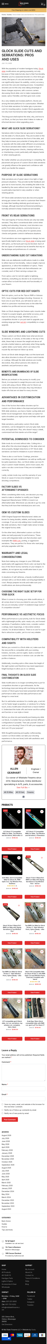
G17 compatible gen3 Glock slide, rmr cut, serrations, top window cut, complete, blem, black (12, 1024)
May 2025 (5, 1177)
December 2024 (8, 1191)
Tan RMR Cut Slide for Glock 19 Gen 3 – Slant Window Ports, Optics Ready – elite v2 (35, 928)
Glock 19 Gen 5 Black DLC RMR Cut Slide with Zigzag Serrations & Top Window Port (12, 928)
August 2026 (6, 1135)
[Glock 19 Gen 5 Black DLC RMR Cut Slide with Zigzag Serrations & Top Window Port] (12, 912)
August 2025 (6, 1168)
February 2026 (7, 1150)
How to (4, 1227)
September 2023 (8, 1206)
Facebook (31, 1296)
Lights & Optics (7, 1281)
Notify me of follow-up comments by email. (20, 1110)
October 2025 (7, 1162)
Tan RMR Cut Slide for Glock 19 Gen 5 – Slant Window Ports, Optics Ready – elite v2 (12, 974)
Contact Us (29, 1275)
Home (4, 14)
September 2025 (8, 1165)
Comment (6, 1062)
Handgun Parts (7, 1278)
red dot (23, 322)
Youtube (30, 1305)
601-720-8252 (10, 1304)
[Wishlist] (19, 811)
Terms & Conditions (32, 1278)
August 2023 (6, 1209)
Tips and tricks (7, 1230)
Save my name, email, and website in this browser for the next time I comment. (24, 1105)
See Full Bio (22, 787)
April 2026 (5, 1147)
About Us (28, 1272)
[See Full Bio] (29, 787)
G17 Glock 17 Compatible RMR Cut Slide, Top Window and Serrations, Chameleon (35, 833)
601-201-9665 (11, 1301)
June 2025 (6, 1174)
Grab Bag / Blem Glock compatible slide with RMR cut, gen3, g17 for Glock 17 (35, 1023)
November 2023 (8, 1203)
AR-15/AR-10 (6, 1275)
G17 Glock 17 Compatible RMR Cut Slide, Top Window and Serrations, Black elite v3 (12, 833)
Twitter (29, 1299)
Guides (9, 14)
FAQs (27, 1281)
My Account (29, 1269)
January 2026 (7, 1153)
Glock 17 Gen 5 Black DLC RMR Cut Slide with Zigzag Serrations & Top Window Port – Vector (35, 880)
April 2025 (5, 1180)
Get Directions (7, 1324)
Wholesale (6, 1287)
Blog (27, 1284)
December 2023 (8, 1200)
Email (5, 1094)
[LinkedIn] (23, 796)
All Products (6, 1272)
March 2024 (6, 1197)
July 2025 (5, 1171)
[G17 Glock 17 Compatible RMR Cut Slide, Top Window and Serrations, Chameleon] (35, 818)
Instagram (30, 1302)
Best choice (6, 1221)
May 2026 (5, 1144)
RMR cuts (17, 541)
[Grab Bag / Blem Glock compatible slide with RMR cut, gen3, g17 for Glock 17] (35, 1008)
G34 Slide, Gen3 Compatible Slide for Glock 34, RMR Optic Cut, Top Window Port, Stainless (12, 880)
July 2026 (5, 1138)
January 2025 (7, 1188)
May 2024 (5, 1194)
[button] (42, 4)
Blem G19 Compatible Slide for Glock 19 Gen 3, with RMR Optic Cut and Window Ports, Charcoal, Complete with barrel (35, 975)
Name (5, 1084)
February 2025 (7, 1185)
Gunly (33, 1330)
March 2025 (6, 1183)
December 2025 (8, 1156)
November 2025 (8, 1159)
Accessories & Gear (9, 1284)
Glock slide (30, 241)
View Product (12, 849)
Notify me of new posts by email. (16, 1113)
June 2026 (6, 1141)
